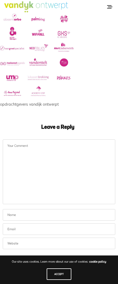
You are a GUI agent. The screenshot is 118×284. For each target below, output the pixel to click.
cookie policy (97, 261)
